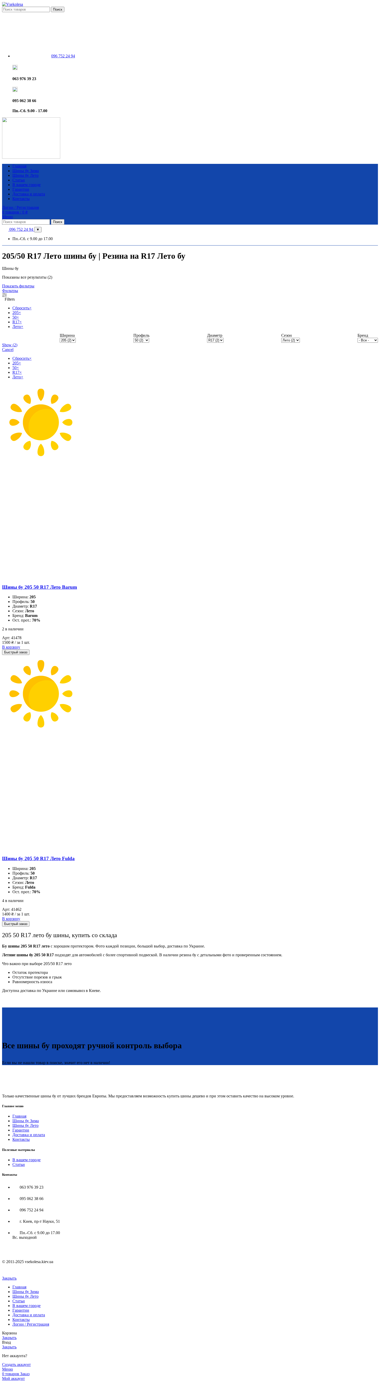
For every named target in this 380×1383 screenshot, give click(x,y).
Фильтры (10, 290)
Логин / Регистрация (30, 1324)
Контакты (21, 1139)
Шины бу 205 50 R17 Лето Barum (39, 587)
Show (9, 345)
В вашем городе (26, 1159)
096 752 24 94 (21, 229)
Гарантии (20, 1130)
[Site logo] (12, 4)
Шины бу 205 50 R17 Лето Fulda (38, 858)
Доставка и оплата (28, 1135)
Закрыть (9, 1278)
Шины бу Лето (25, 1125)
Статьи (18, 1164)
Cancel (7, 349)
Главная (19, 1116)
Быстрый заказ (15, 652)
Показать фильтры (18, 286)
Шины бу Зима (25, 1121)
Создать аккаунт (16, 1364)
